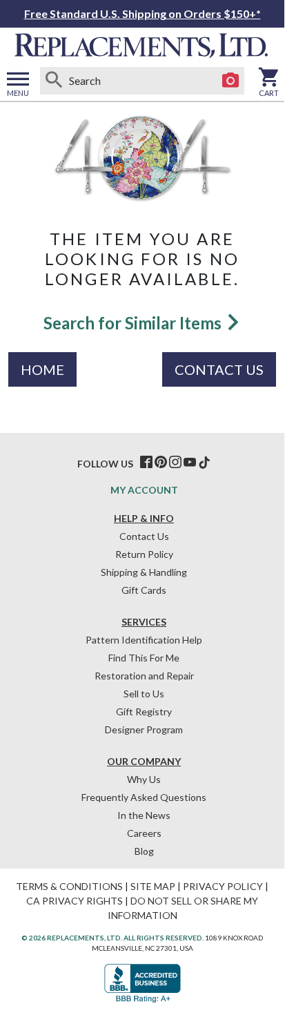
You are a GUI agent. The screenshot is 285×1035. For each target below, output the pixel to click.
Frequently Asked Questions (143, 797)
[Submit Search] (54, 81)
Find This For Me (143, 658)
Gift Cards (143, 590)
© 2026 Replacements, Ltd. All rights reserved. (112, 938)
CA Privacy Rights (74, 901)
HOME (42, 369)
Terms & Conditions (69, 886)
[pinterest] (161, 462)
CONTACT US (219, 369)
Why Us (144, 779)
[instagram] (175, 462)
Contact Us (144, 536)
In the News (143, 815)
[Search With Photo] (230, 81)
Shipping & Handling (144, 572)
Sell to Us (144, 693)
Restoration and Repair (144, 675)
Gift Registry (144, 711)
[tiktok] (204, 462)
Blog (144, 851)
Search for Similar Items (134, 323)
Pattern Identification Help (144, 640)
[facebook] (146, 462)
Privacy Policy (223, 886)
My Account (144, 490)
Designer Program (144, 729)
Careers (144, 833)
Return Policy (144, 554)
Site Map (152, 886)
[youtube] (190, 462)
